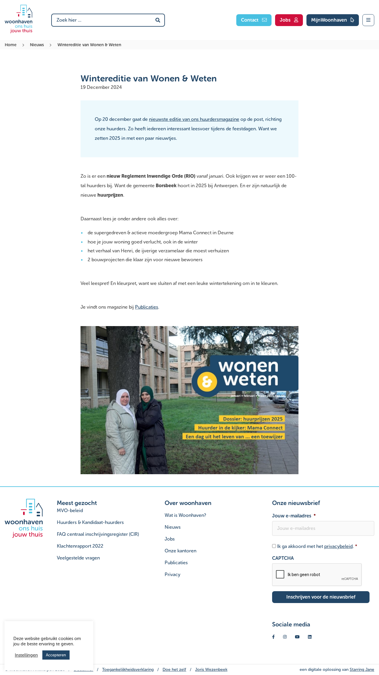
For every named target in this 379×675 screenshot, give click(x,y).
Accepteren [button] (56, 655)
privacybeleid (338, 546)
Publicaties (146, 307)
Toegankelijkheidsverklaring (128, 669)
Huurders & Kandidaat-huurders (90, 522)
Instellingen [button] (26, 655)
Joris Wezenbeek (211, 669)
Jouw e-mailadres (294, 516)
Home (11, 44)
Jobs (170, 539)
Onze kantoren (180, 551)
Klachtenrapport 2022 (80, 546)
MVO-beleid (70, 510)
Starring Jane (362, 669)
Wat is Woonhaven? (185, 515)
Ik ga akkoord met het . (317, 546)
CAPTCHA (283, 558)
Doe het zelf (174, 669)
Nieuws (37, 44)
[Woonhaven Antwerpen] (18, 19)
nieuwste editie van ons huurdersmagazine (194, 119)
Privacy (172, 574)
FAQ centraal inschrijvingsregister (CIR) (98, 534)
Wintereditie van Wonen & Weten (89, 44)
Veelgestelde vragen (78, 558)
